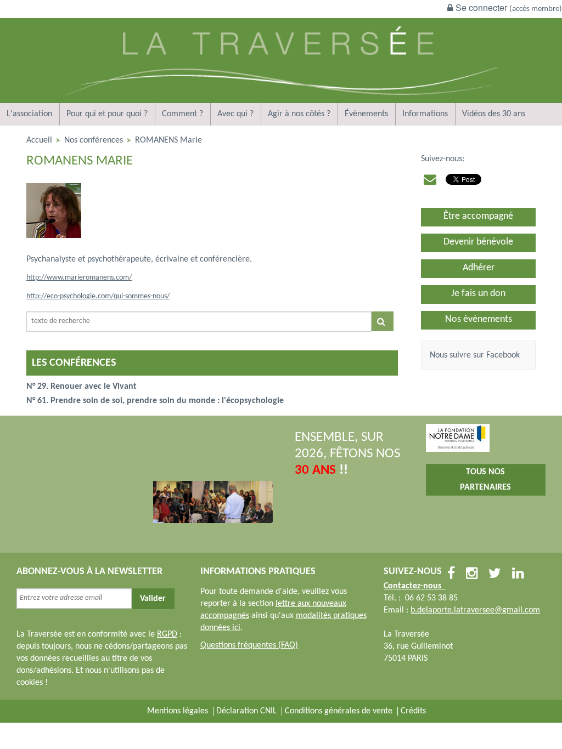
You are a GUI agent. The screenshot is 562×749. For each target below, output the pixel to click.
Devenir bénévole (478, 242)
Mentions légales (177, 711)
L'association (29, 114)
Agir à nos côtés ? (299, 114)
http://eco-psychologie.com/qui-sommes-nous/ (98, 296)
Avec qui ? (235, 114)
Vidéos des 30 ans (493, 114)
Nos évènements (478, 319)
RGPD (167, 634)
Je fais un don (478, 293)
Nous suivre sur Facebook (475, 355)
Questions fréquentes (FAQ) (249, 645)
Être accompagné (478, 216)
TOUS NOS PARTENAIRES (485, 480)
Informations (425, 114)
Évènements (366, 114)
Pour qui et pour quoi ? (107, 114)
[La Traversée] (281, 101)
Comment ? (182, 114)
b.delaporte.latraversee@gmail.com (475, 610)
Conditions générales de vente (338, 711)
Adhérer (478, 268)
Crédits (413, 711)
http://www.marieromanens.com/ (79, 278)
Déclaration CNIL (246, 711)
